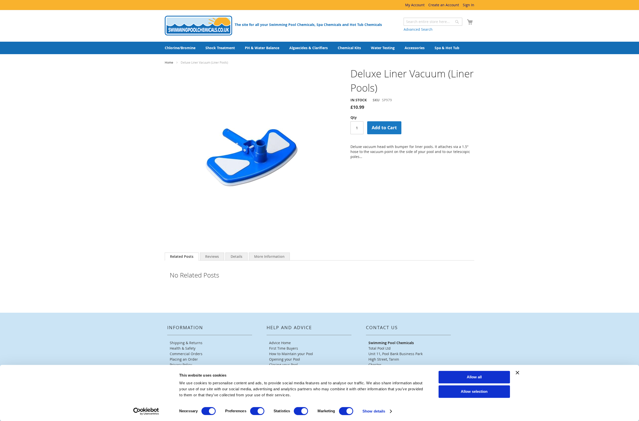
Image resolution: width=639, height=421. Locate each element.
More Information (269, 256)
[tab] (182, 257)
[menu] (319, 48)
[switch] (257, 411)
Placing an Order (184, 359)
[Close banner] (517, 372)
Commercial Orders (186, 353)
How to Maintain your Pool (291, 353)
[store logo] (198, 25)
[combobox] (433, 22)
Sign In (468, 4)
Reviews (212, 256)
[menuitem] (180, 48)
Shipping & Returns (186, 342)
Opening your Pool (284, 359)
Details (236, 256)
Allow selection (474, 391)
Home (169, 62)
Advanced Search (418, 29)
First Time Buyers (283, 348)
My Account (415, 4)
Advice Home (280, 342)
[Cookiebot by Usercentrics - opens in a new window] (146, 411)
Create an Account (443, 4)
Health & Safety (182, 348)
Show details (373, 411)
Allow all (474, 377)
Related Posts (181, 256)
